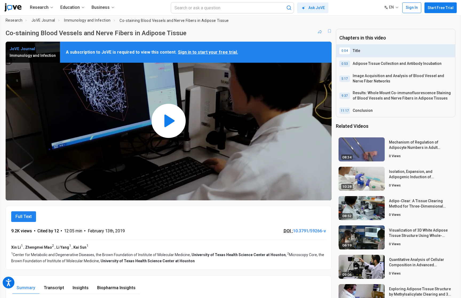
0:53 (344, 64)
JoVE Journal (43, 20)
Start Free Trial (441, 8)
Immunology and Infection (87, 20)
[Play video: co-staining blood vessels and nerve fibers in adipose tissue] (169, 121)
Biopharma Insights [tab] (116, 287)
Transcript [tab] (54, 287)
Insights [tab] (81, 287)
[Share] (320, 31)
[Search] (289, 7)
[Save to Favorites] (329, 31)
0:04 (344, 51)
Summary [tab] (26, 287)
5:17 (344, 79)
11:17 (345, 111)
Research (14, 20)
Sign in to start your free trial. (208, 52)
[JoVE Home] (13, 7)
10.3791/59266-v (309, 230)
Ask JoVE (316, 8)
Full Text (23, 216)
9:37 (344, 96)
